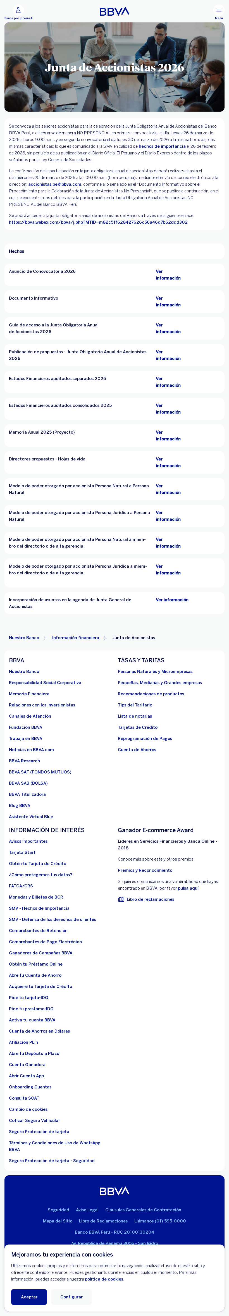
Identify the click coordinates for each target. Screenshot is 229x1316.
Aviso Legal (87, 1209)
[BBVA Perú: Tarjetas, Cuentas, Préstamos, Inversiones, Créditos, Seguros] (115, 11)
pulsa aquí (188, 888)
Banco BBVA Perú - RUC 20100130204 (114, 1232)
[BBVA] (115, 1190)
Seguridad (58, 1209)
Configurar (71, 1297)
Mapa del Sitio (57, 1221)
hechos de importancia (162, 146)
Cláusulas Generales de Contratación (143, 1209)
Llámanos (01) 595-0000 (160, 1221)
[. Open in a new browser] (192, 599)
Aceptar (29, 1297)
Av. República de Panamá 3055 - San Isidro (114, 1243)
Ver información (172, 599)
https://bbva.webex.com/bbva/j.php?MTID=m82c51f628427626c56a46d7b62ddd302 (99, 222)
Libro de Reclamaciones (103, 1221)
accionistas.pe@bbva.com (54, 184)
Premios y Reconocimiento (145, 870)
